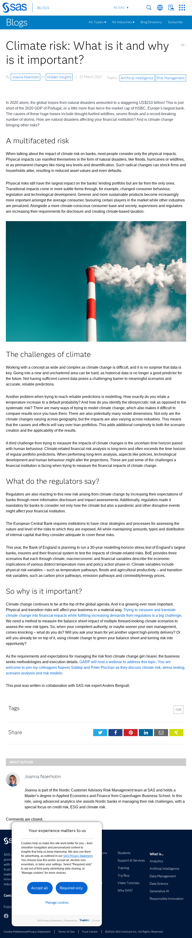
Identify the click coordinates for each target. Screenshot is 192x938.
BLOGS (43, 8)
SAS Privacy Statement (77, 856)
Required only (71, 888)
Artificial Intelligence (137, 78)
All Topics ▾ (97, 22)
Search (149, 8)
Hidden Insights (59, 77)
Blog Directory (151, 22)
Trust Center (90, 931)
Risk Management (171, 78)
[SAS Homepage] (17, 8)
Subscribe (175, 22)
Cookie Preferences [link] (16, 931)
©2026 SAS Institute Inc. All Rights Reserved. (134, 931)
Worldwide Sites (160, 8)
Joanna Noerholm (25, 77)
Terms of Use (66, 931)
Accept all (39, 888)
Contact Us (171, 8)
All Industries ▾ (123, 22)
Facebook (6, 916)
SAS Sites (182, 8)
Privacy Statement (39, 931)
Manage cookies (57, 902)
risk (178, 709)
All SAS (118, 7)
